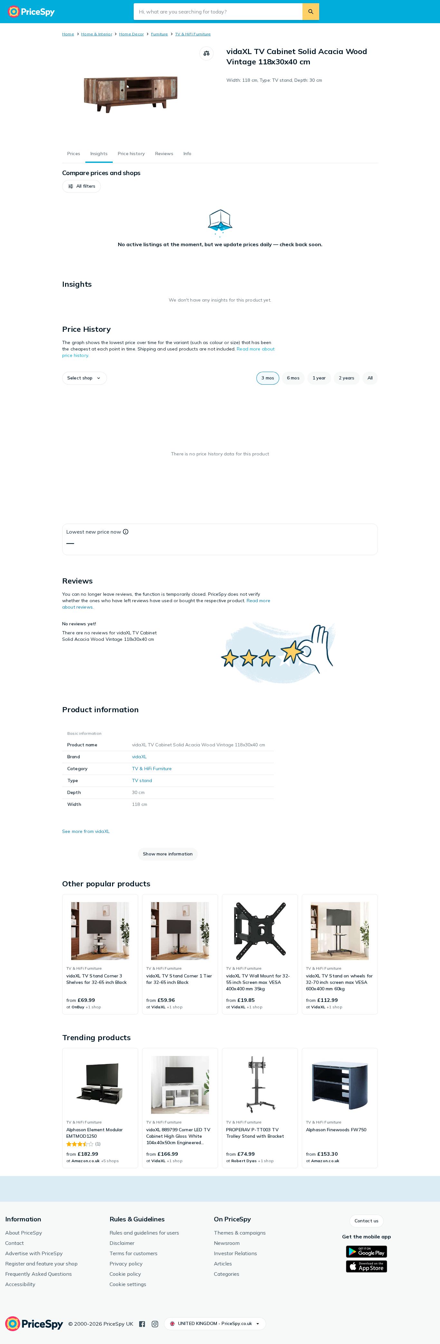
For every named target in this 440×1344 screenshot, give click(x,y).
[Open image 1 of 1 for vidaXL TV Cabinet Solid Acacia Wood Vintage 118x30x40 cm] (130, 94)
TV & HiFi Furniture (193, 34)
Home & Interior (96, 34)
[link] (100, 954)
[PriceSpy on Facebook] (142, 1323)
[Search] (310, 11)
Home (68, 34)
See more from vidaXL (86, 831)
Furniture (159, 34)
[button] (81, 186)
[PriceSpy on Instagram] (155, 1323)
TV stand (142, 780)
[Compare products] (206, 53)
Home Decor (131, 34)
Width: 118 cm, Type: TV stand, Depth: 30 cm (274, 80)
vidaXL (139, 757)
